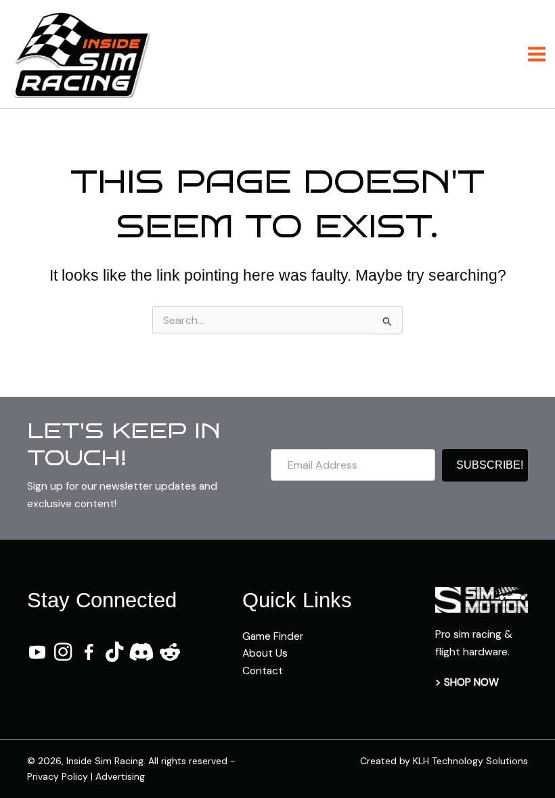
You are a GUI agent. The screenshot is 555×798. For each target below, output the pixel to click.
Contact (262, 671)
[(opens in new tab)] (481, 599)
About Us (265, 653)
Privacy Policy (57, 776)
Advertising (120, 776)
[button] (485, 465)
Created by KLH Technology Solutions (444, 761)
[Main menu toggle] (537, 54)
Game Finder (272, 636)
